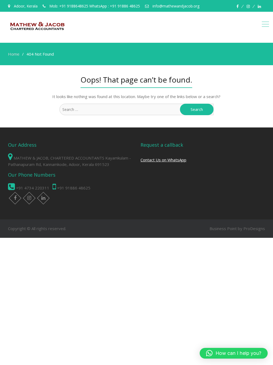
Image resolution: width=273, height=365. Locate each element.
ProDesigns (254, 228)
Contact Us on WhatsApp (163, 159)
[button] (234, 353)
